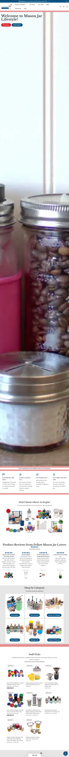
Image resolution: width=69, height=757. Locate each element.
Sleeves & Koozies (54, 640)
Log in (67, 1)
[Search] (59, 6)
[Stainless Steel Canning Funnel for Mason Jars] (34, 727)
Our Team (40, 4)
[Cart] (66, 6)
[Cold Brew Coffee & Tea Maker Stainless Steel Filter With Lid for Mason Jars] (34, 700)
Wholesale (18, 8)
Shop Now (6, 25)
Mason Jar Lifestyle (54, 615)
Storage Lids (34, 640)
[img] (34, 547)
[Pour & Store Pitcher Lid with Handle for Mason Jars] (15, 673)
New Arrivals (35, 615)
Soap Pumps (15, 640)
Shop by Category (20, 4)
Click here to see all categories (34, 591)
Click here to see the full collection (34, 661)
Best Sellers (17, 25)
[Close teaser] (41, 753)
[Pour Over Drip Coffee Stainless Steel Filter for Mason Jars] (53, 673)
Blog (47, 4)
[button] (33, 580)
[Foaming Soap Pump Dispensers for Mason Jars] (53, 700)
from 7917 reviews (34, 549)
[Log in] (63, 6)
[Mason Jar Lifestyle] (6, 6)
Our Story (32, 4)
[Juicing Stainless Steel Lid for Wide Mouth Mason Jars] (34, 673)
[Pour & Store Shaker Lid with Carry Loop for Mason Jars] (15, 700)
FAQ (25, 8)
